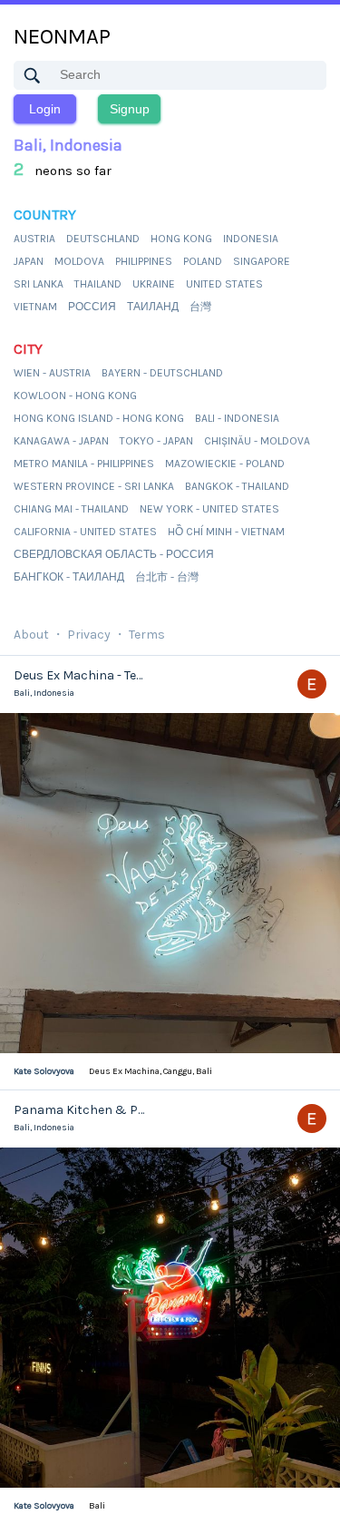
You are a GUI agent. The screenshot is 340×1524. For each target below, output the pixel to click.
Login (45, 109)
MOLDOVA (79, 261)
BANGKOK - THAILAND (237, 486)
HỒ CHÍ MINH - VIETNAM (226, 531)
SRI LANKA (38, 283)
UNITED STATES (224, 283)
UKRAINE (153, 283)
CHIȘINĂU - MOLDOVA (257, 440)
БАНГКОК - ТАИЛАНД (69, 577)
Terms (147, 634)
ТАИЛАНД (153, 306)
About (31, 634)
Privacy (89, 634)
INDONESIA (250, 238)
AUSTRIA (34, 238)
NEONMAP (62, 36)
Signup (130, 109)
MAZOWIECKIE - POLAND (225, 463)
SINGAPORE (261, 261)
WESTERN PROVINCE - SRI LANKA (94, 486)
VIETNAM (35, 306)
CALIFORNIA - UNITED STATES (85, 531)
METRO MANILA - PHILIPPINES (84, 463)
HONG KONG (181, 238)
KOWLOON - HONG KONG (75, 395)
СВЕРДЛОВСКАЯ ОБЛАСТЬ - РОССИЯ (114, 554)
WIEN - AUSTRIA (52, 372)
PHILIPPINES (143, 261)
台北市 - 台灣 (167, 577)
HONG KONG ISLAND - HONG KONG (99, 418)
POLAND (202, 261)
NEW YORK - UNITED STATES (209, 508)
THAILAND (97, 283)
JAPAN (29, 261)
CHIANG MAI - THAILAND (71, 508)
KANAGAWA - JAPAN (61, 440)
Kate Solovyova (44, 1071)
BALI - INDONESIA (237, 418)
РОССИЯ (92, 306)
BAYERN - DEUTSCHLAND (162, 372)
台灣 (200, 306)
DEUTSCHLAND (103, 238)
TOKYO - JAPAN (156, 440)
